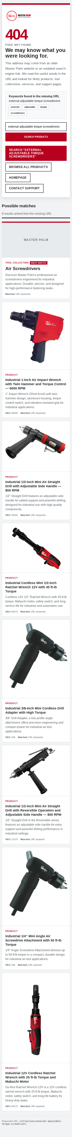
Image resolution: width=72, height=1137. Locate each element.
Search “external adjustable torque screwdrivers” (26, 153)
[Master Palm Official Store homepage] (18, 21)
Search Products (36, 136)
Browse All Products (28, 167)
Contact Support (24, 188)
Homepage (18, 177)
